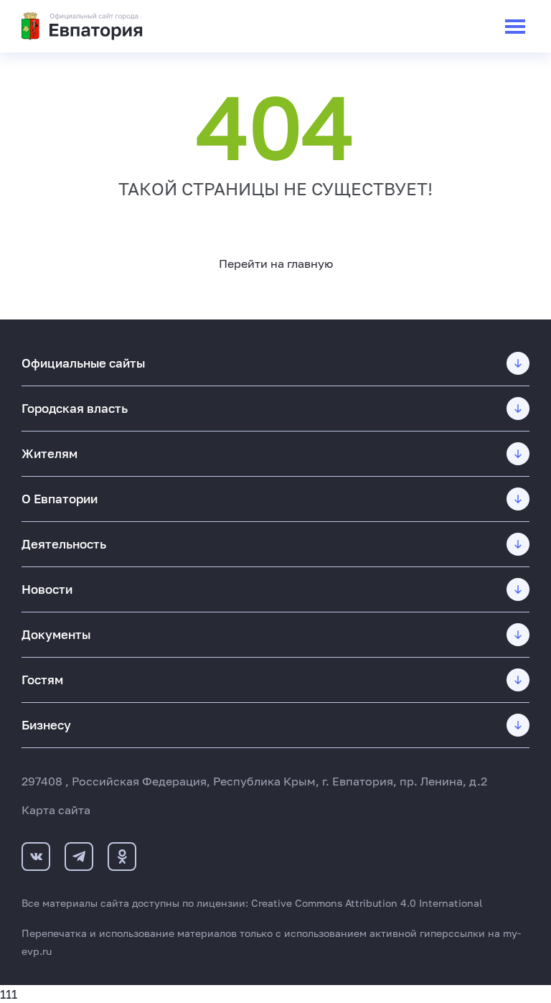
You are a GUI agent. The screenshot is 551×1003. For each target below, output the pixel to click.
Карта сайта (56, 810)
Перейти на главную (276, 263)
